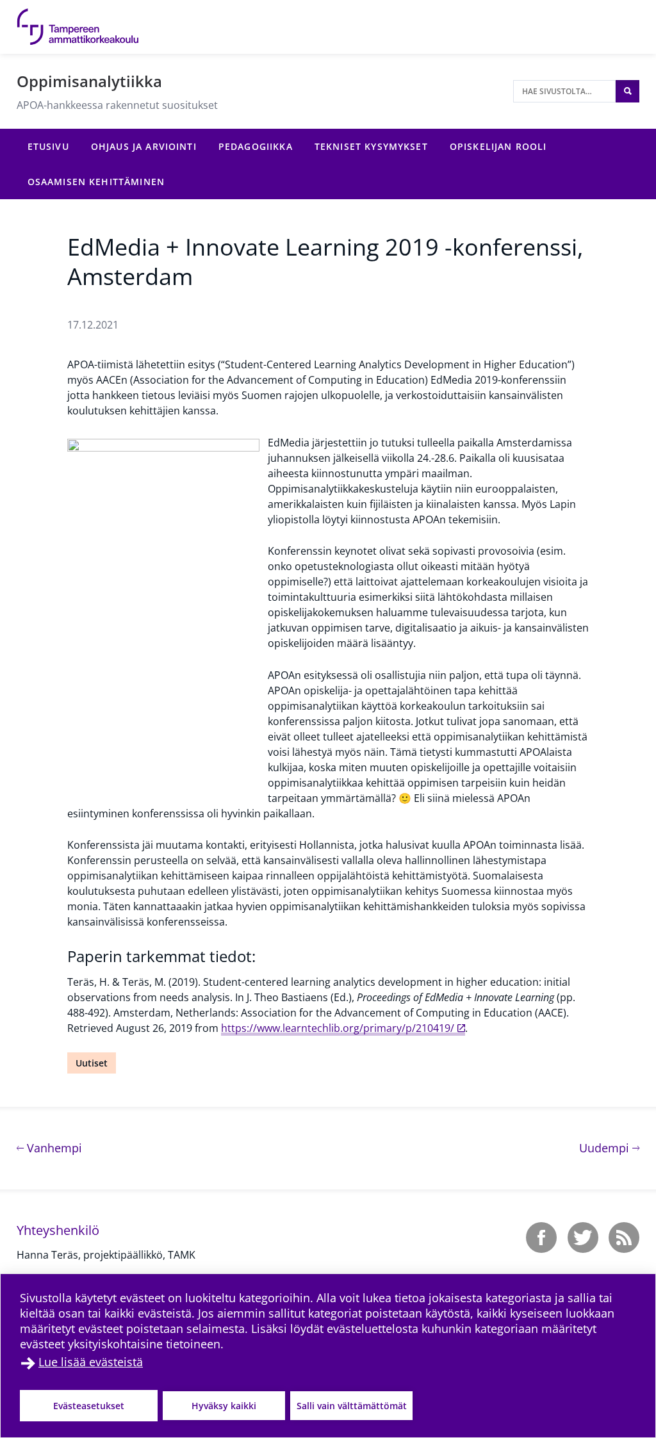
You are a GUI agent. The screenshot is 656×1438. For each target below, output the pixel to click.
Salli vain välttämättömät (352, 1406)
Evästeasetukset (88, 1406)
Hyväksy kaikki (224, 1406)
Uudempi (609, 1148)
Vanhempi (53, 1148)
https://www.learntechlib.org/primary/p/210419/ (337, 1028)
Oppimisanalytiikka (89, 81)
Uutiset (92, 1063)
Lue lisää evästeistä (90, 1361)
